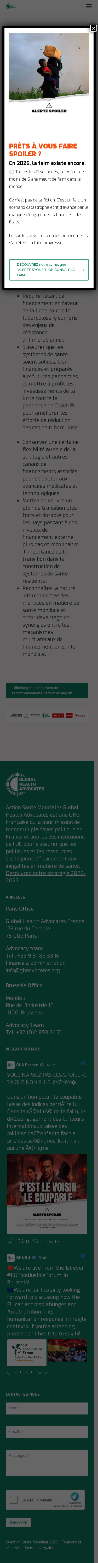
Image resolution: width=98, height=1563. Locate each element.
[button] (49, 270)
